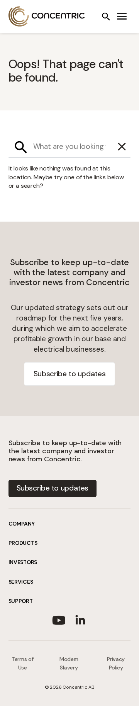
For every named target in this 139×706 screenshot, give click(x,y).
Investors (22, 562)
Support (20, 601)
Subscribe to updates (69, 374)
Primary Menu (122, 16)
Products (22, 542)
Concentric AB (46, 16)
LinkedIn (80, 618)
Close (122, 147)
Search (106, 16)
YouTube (58, 618)
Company (21, 523)
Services (20, 581)
